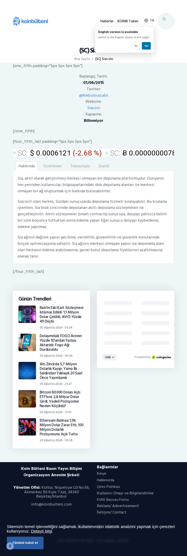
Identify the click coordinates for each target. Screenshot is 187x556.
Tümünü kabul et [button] (25, 542)
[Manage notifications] (10, 546)
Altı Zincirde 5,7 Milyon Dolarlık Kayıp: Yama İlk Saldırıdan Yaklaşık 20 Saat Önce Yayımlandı (61, 371)
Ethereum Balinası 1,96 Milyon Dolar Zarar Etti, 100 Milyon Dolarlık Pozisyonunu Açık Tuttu (61, 427)
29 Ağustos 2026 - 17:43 (55, 412)
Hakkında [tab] (26, 166)
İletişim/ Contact (111, 512)
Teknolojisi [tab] (80, 166)
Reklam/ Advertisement (118, 506)
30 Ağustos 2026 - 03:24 (56, 327)
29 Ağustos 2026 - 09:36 (56, 440)
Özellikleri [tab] (52, 166)
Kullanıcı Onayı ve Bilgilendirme (125, 493)
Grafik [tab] (104, 166)
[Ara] (164, 19)
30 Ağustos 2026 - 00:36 (56, 355)
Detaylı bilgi (41, 531)
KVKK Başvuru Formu (113, 500)
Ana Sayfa (82, 59)
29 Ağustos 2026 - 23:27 (56, 383)
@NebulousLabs (93, 95)
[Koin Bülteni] (30, 18)
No (136, 45)
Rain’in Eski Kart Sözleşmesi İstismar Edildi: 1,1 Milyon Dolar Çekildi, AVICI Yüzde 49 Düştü (61, 315)
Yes (146, 45)
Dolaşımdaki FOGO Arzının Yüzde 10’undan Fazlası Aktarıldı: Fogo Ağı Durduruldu (61, 343)
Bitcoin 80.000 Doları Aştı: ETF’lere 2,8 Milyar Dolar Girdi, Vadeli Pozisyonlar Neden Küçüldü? (60, 399)
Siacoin (93, 108)
